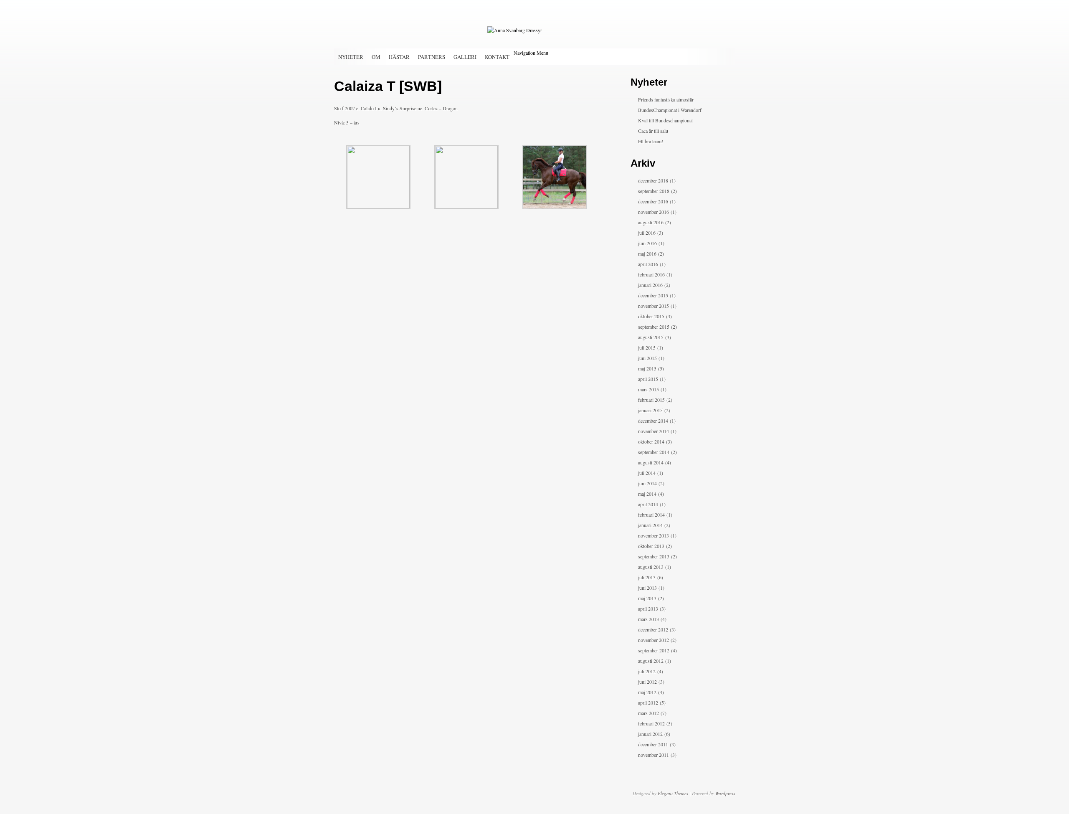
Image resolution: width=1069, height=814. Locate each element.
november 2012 (653, 639)
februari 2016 (651, 274)
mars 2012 (648, 713)
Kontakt (497, 57)
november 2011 (653, 754)
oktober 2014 (651, 441)
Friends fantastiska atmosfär (666, 99)
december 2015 (653, 295)
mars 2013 (648, 619)
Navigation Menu (531, 52)
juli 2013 (647, 577)
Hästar (399, 57)
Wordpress (725, 793)
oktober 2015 (651, 316)
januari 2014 (650, 525)
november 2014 (653, 431)
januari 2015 (650, 410)
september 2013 (653, 556)
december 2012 (653, 629)
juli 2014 (647, 472)
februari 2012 (651, 723)
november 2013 (653, 535)
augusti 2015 (651, 337)
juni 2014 (647, 483)
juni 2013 (647, 587)
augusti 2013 (651, 566)
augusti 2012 (651, 660)
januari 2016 (650, 284)
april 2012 (648, 702)
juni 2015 (647, 358)
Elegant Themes (673, 793)
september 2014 (653, 452)
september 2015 (653, 326)
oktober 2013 (651, 546)
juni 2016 (647, 243)
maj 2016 (647, 253)
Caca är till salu (653, 130)
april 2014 (648, 504)
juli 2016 (647, 232)
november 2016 (653, 211)
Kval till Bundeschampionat (665, 120)
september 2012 (653, 650)
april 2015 (648, 378)
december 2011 (653, 744)
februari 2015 (651, 399)
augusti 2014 (651, 462)
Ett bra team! (650, 141)
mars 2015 (648, 389)
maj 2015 (647, 368)
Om (376, 57)
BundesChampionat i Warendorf (670, 110)
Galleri (464, 57)
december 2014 (653, 420)
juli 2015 (647, 347)
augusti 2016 (651, 222)
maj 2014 (647, 493)
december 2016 (653, 201)
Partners (431, 57)
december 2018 (653, 180)
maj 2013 (647, 598)
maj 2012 (647, 692)
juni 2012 (647, 681)
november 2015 (653, 305)
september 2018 (653, 191)
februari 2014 (651, 514)
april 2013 (648, 608)
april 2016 (648, 264)
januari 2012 (650, 733)
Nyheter (350, 57)
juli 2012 (647, 671)
